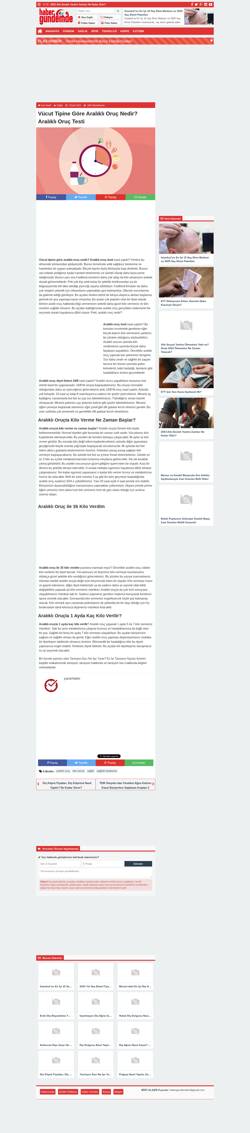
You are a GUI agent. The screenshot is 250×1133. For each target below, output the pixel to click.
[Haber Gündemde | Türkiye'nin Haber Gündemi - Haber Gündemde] (56, 16)
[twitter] (196, 4)
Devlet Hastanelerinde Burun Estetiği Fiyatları (99, 41)
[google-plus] (201, 4)
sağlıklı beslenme (107, 770)
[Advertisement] (125, 73)
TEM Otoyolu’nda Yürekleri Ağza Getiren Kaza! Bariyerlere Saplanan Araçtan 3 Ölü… (125, 787)
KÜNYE (124, 31)
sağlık (90, 770)
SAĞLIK (82, 31)
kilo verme (79, 770)
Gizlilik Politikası (68, 1091)
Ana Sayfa (87, 17)
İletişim (108, 17)
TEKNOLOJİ (109, 31)
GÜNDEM (68, 31)
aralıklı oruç (63, 770)
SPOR (94, 31)
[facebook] (192, 4)
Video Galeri (87, 23)
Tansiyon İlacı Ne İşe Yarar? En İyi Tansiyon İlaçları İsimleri (108, 658)
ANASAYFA (52, 31)
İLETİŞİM (138, 31)
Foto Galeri (110, 23)
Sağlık (60, 105)
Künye (106, 1091)
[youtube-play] (210, 4)
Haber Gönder (90, 1091)
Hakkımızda (48, 1091)
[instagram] (205, 4)
